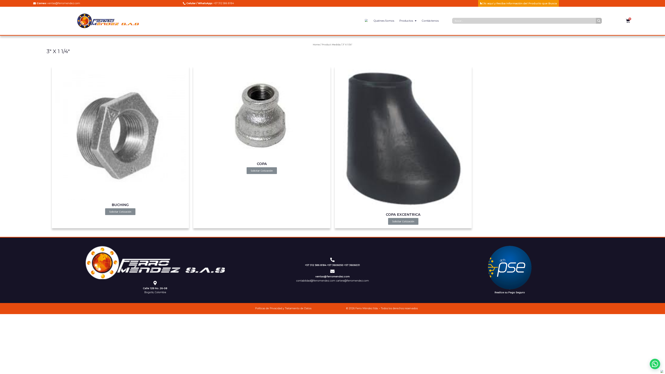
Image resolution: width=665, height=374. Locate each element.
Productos (406, 20)
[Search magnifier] (599, 21)
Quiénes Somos (384, 20)
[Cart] (628, 21)
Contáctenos (430, 20)
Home (316, 44)
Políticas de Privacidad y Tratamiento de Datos (283, 308)
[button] (518, 3)
